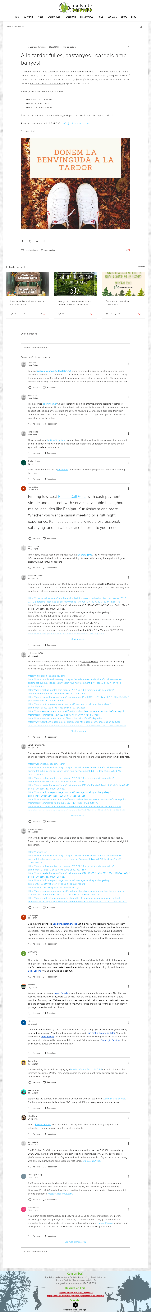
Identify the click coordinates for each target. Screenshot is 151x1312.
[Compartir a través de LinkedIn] (36, 241)
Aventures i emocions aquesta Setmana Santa (27, 303)
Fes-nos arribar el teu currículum (118, 303)
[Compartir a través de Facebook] (22, 241)
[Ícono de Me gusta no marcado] (30, 387)
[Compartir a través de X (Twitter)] (29, 241)
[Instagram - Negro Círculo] (75, 1305)
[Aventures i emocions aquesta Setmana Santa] (27, 284)
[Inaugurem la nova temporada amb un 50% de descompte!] (75, 284)
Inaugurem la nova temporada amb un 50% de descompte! (75, 303)
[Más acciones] (128, 47)
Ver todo (141, 267)
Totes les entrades (15, 26)
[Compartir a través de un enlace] (44, 241)
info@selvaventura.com (68, 1283)
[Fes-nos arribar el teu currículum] (123, 284)
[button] (141, 27)
